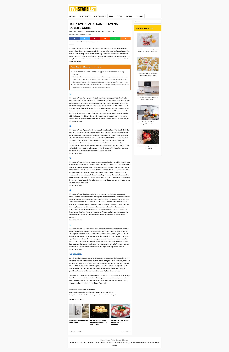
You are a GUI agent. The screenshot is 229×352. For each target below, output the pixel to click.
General (129, 16)
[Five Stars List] (82, 10)
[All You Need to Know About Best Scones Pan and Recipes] (99, 317)
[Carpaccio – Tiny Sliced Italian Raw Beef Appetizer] (120, 317)
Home (102, 340)
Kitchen (72, 16)
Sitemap (125, 340)
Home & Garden (84, 16)
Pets (111, 16)
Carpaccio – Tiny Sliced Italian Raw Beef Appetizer (119, 322)
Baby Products (100, 16)
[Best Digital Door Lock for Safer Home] (79, 317)
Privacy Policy (110, 340)
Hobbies (119, 16)
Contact (118, 340)
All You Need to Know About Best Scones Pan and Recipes (98, 322)
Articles (139, 16)
